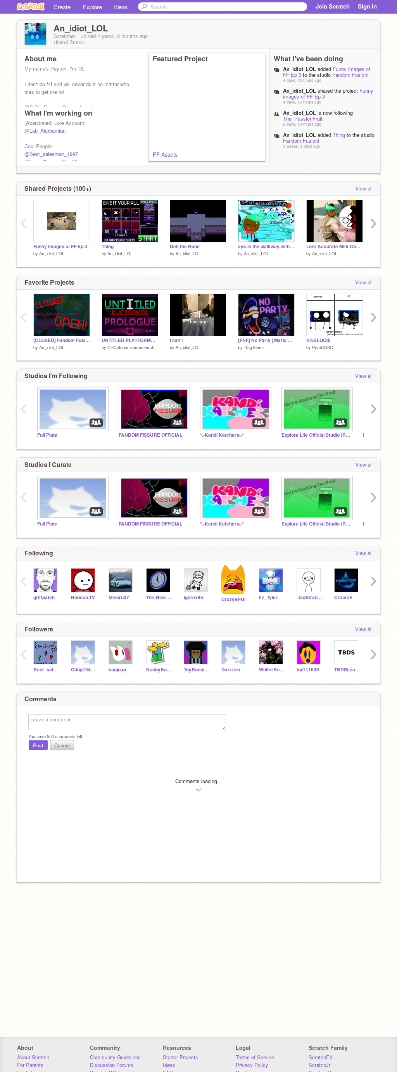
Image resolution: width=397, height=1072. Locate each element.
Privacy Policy (252, 1065)
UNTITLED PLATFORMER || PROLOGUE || (130, 340)
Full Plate (47, 435)
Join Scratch (333, 6)
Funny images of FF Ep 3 (60, 246)
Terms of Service (255, 1057)
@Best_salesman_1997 (51, 153)
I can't (176, 340)
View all (364, 188)
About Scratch (33, 1057)
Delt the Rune (185, 246)
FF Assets (165, 154)
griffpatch (44, 597)
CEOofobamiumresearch (130, 347)
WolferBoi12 (272, 669)
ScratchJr (319, 1065)
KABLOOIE (318, 340)
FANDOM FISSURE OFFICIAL (150, 435)
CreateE (343, 597)
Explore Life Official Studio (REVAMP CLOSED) (316, 435)
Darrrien (230, 669)
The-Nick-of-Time (159, 597)
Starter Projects (180, 1057)
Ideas (121, 7)
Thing (339, 134)
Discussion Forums (111, 1065)
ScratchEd (320, 1057)
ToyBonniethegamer (197, 669)
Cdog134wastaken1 (84, 669)
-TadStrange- (310, 597)
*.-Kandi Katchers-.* (222, 435)
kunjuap (117, 669)
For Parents (30, 1065)
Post (38, 745)
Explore (92, 7)
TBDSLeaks (347, 669)
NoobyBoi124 (159, 669)
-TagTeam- (254, 347)
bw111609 (308, 669)
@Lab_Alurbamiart (45, 130)
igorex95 (193, 597)
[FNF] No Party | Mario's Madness (266, 340)
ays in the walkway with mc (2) (266, 246)
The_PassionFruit (303, 118)
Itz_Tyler (268, 597)
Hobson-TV (83, 597)
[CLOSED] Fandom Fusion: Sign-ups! (61, 340)
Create (62, 7)
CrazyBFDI (233, 599)
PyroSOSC (322, 347)
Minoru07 (119, 597)
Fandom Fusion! (350, 74)
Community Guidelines (115, 1057)
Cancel (62, 745)
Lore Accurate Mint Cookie (334, 246)
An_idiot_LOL (299, 69)
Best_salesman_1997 (46, 669)
